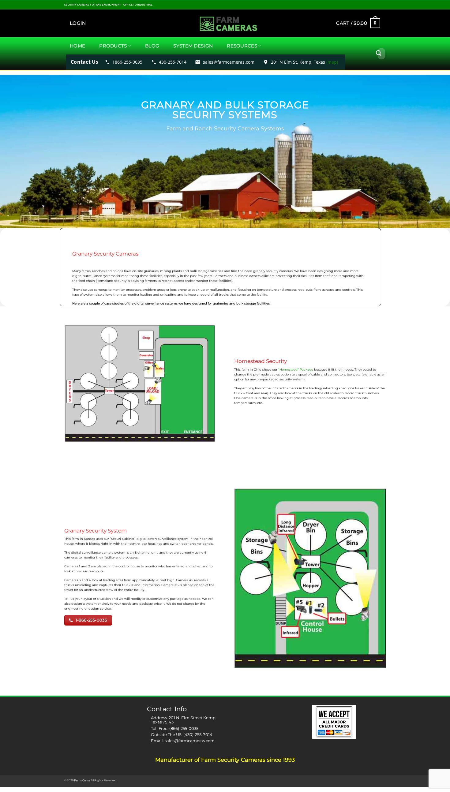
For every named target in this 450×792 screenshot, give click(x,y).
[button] (78, 23)
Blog (152, 46)
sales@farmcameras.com (190, 740)
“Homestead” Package (296, 370)
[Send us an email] (387, 7)
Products (113, 46)
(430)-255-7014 (197, 734)
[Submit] (378, 53)
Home (77, 46)
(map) (332, 62)
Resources (242, 46)
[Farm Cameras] (224, 24)
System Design (193, 46)
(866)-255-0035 (183, 728)
